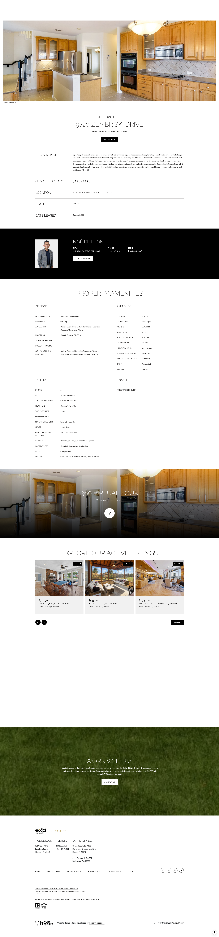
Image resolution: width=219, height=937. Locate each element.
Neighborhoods (95, 871)
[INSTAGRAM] (169, 870)
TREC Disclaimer (41, 894)
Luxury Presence (96, 922)
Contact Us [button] (109, 782)
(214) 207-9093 (114, 251)
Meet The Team (53, 871)
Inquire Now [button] (109, 139)
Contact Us (133, 871)
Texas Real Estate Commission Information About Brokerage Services (60, 891)
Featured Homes (74, 871)
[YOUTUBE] (181, 870)
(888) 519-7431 (84, 846)
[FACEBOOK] (163, 870)
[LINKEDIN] (175, 870)
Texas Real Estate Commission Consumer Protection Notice (56, 888)
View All (177, 622)
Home (37, 871)
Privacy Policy (177, 922)
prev (38, 622)
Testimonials (115, 871)
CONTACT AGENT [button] (83, 258)
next (44, 622)
